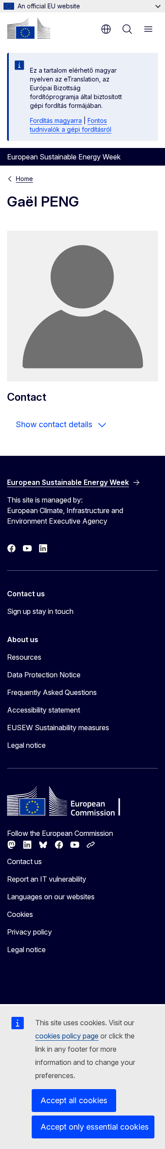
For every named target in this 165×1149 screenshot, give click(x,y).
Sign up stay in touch (40, 611)
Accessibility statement (43, 710)
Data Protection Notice (44, 674)
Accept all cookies (73, 1100)
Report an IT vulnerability (46, 879)
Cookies (20, 914)
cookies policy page (67, 1035)
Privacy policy (29, 931)
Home (24, 178)
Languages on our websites (51, 896)
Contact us (24, 861)
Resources (24, 657)
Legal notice (26, 745)
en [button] (106, 29)
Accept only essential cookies (94, 1126)
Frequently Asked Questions (52, 692)
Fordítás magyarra (56, 120)
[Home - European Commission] (28, 28)
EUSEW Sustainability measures (58, 727)
